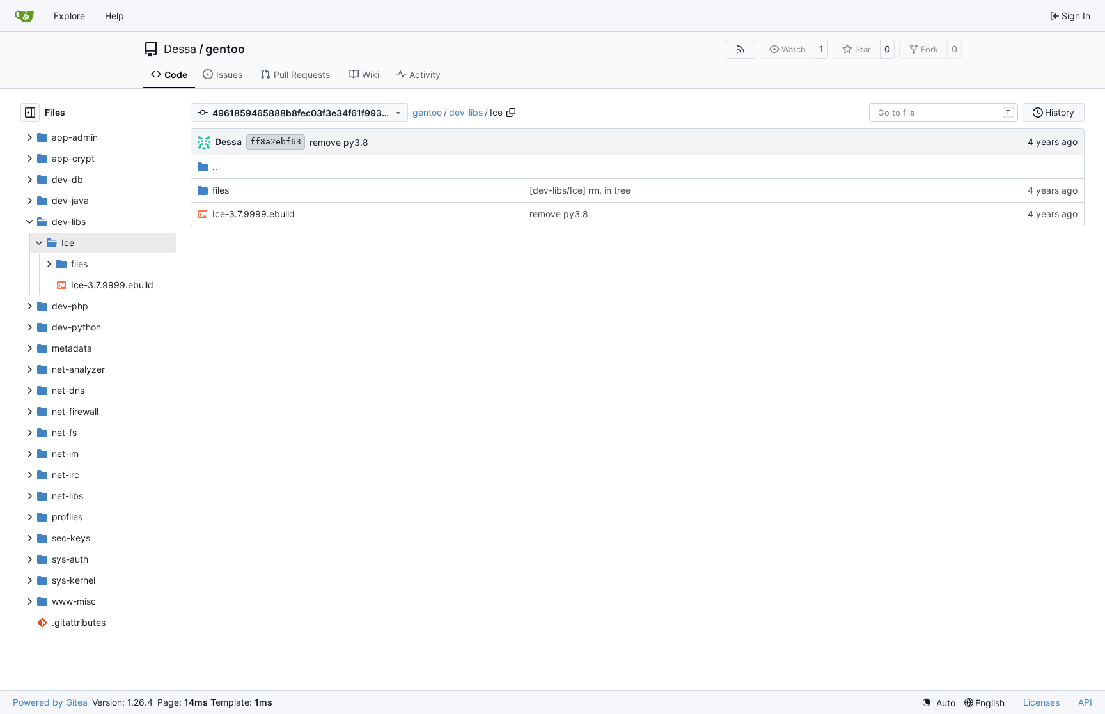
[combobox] (943, 112)
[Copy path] (510, 112)
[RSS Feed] (740, 49)
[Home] (24, 15)
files (220, 190)
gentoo (225, 49)
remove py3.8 (339, 142)
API (1085, 702)
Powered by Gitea (50, 702)
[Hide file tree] (30, 112)
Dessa (180, 49)
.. (214, 166)
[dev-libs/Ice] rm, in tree (580, 190)
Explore (69, 15)
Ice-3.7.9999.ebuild (253, 213)
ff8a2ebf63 (275, 141)
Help (114, 15)
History (1059, 112)
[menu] (938, 702)
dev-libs (466, 112)
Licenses (1041, 702)
